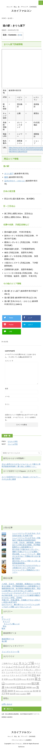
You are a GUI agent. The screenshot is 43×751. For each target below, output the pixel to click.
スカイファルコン (21, 10)
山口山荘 (17, 684)
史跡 (6, 679)
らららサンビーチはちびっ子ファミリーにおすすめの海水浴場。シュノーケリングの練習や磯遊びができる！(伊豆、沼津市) (21, 595)
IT (2, 617)
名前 (6, 388)
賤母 (6, 177)
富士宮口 (23, 679)
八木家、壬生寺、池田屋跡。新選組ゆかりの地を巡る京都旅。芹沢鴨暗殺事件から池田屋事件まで (26, 545)
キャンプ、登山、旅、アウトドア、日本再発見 (21, 736)
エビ (15, 663)
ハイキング (24, 672)
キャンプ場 (26, 663)
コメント (9, 361)
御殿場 (29, 684)
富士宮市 (30, 679)
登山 (4, 626)
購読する (9, 709)
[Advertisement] (21, 503)
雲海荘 (18, 694)
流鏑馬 (34, 687)
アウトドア (6, 619)
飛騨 (28, 694)
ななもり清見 (13, 441)
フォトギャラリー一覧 (10, 652)
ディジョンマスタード (14, 670)
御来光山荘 (24, 684)
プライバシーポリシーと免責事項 (21, 740)
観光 (3, 628)
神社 (28, 691)
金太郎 (13, 694)
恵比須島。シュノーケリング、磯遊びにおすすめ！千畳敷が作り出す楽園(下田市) (26, 556)
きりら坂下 (9, 174)
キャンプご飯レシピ (12, 624)
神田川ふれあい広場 (21, 691)
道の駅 (4, 641)
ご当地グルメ (7, 663)
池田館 (29, 687)
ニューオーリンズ (13, 672)
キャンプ (6, 622)
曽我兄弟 (21, 687)
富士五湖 (17, 679)
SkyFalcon (21, 747)
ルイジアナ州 (21, 675)
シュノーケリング (15, 666)
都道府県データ (8, 639)
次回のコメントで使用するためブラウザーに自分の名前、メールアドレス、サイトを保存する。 (21, 417)
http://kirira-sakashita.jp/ (18, 152)
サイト (7, 404)
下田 (29, 675)
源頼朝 (10, 691)
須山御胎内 (23, 694)
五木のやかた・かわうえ (14, 181)
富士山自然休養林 (10, 684)
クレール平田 (13, 444)
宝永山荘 (10, 679)
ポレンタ (31, 672)
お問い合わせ (7, 704)
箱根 (31, 691)
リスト (12, 675)
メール (7, 396)
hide (20, 35)
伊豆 (34, 675)
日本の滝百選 (10, 687)
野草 (8, 694)
